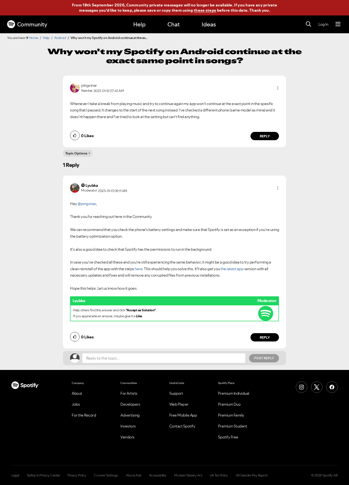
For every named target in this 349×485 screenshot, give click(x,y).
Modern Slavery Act (188, 475)
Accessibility (158, 475)
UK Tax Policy (219, 475)
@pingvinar (87, 203)
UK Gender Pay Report (252, 475)
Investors (128, 426)
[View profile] (75, 87)
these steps (205, 10)
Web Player (179, 404)
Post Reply (264, 358)
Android (60, 37)
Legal (15, 475)
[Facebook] (332, 387)
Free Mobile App (183, 415)
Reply (265, 136)
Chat (173, 24)
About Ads (133, 475)
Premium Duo (229, 404)
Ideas (209, 24)
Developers (130, 404)
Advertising (130, 415)
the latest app (232, 268)
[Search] (308, 24)
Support (176, 393)
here (138, 268)
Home (33, 37)
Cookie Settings (106, 475)
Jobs (76, 404)
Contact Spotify (182, 426)
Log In (323, 24)
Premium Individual (233, 393)
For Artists (128, 393)
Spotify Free (228, 437)
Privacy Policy (76, 475)
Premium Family (231, 415)
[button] (277, 87)
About (77, 393)
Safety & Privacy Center (43, 475)
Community (32, 24)
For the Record (84, 415)
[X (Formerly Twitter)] (316, 387)
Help (139, 24)
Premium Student (232, 426)
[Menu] (338, 24)
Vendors (127, 437)
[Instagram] (301, 387)
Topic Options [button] (76, 153)
